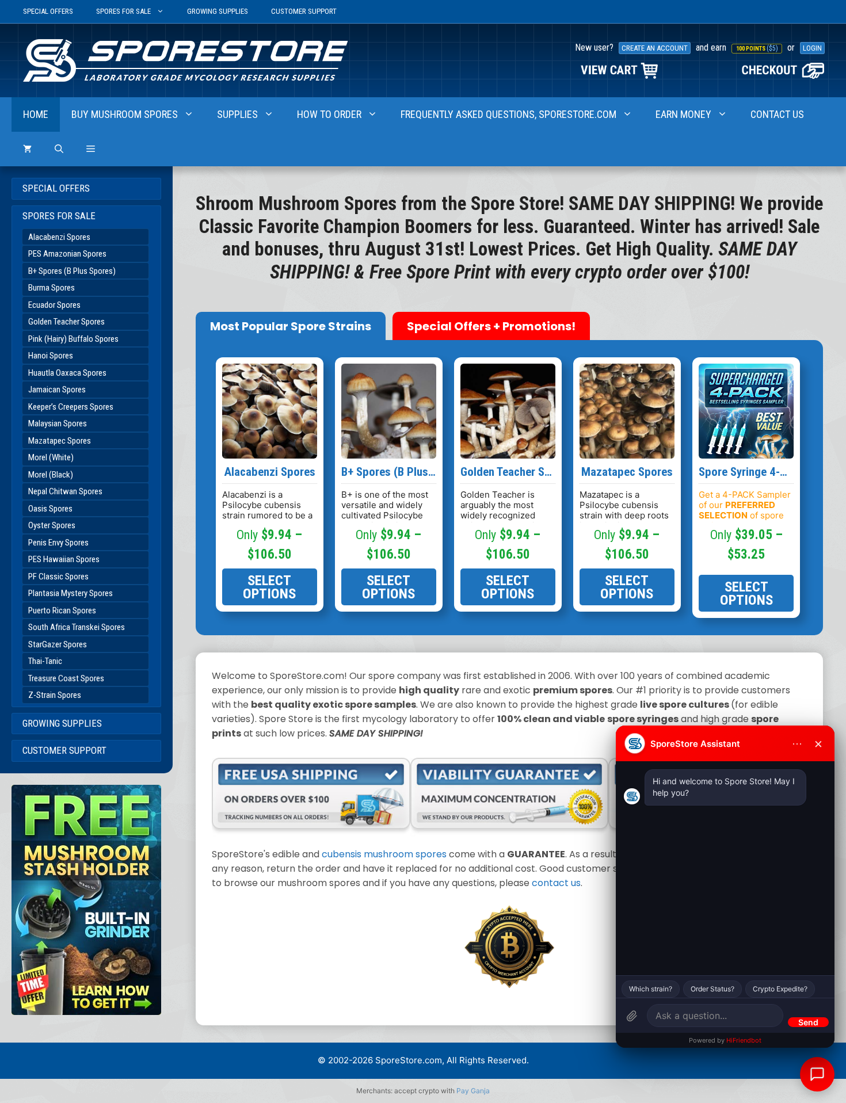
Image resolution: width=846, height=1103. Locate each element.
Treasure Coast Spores (66, 678)
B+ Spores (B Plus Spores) (72, 271)
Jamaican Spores (57, 389)
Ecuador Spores (54, 305)
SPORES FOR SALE (123, 11)
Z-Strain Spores (54, 695)
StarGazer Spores (57, 644)
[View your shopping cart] (27, 149)
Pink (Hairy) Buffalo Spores (73, 339)
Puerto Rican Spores (62, 610)
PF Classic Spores (58, 576)
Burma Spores (51, 288)
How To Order (329, 114)
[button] (90, 149)
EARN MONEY (683, 114)
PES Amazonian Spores (67, 254)
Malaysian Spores (57, 423)
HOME (35, 114)
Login (812, 48)
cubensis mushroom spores (384, 854)
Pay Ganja (473, 1090)
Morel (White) (51, 457)
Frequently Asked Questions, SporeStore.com (508, 114)
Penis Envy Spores (58, 542)
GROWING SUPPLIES (217, 11)
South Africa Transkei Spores (76, 627)
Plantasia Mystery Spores (70, 593)
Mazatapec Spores (59, 441)
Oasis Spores (50, 508)
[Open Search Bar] (59, 149)
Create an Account (655, 48)
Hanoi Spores (50, 355)
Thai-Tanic (45, 661)
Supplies (237, 114)
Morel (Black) (50, 475)
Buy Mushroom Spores (124, 114)
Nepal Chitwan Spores (65, 491)
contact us (556, 883)
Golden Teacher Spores (66, 321)
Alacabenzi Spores (59, 237)
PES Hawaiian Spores (64, 559)
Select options (269, 587)
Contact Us (777, 114)
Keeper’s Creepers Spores (70, 407)
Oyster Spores (51, 525)
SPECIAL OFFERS (48, 11)
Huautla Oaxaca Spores (67, 373)
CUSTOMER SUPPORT (304, 11)
